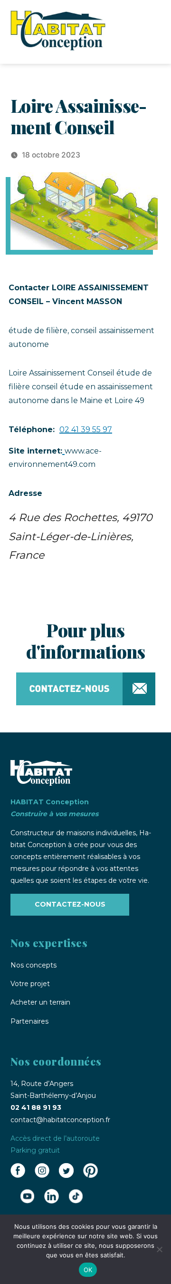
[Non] (159, 1249)
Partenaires (29, 1021)
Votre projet (30, 983)
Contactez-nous (70, 904)
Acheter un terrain (40, 1002)
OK (88, 1270)
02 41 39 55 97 (85, 429)
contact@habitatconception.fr (60, 1120)
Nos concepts (33, 965)
